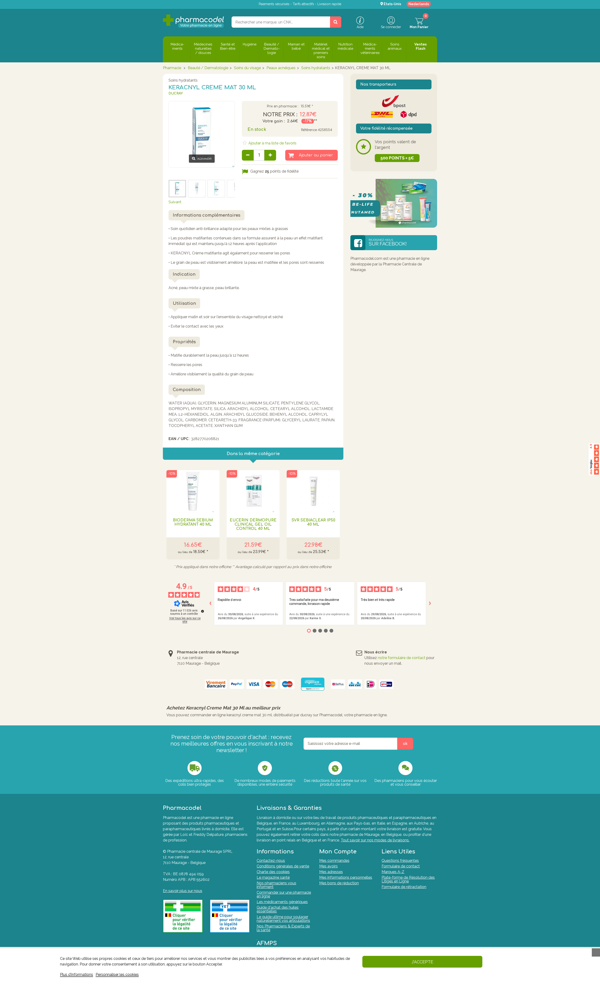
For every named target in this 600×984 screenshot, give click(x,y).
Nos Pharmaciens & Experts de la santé (283, 928)
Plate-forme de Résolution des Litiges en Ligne (408, 879)
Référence (309, 130)
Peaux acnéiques (281, 68)
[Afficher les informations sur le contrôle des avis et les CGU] (202, 611)
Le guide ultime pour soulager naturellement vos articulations (283, 919)
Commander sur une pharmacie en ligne (284, 894)
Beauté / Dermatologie (208, 68)
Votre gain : (273, 121)
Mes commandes (334, 860)
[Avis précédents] (210, 603)
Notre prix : (280, 114)
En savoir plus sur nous (182, 891)
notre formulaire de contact (401, 658)
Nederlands (419, 4)
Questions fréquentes (400, 860)
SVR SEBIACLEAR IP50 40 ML (313, 522)
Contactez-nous (271, 860)
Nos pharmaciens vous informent (276, 885)
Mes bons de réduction (339, 883)
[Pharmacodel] (193, 21)
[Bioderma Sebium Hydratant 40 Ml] (193, 491)
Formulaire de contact (401, 866)
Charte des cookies (273, 872)
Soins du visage (247, 68)
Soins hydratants (315, 68)
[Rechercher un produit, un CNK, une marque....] (335, 22)
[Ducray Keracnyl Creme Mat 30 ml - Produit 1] (196, 188)
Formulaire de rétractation (404, 887)
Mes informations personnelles (345, 877)
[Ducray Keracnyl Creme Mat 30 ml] (177, 188)
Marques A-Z (393, 872)
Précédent (177, 173)
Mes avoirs (328, 866)
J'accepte (422, 961)
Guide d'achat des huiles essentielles (278, 909)
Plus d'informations (76, 974)
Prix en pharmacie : (282, 106)
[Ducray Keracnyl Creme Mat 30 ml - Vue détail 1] (216, 188)
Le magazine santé (273, 877)
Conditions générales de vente (283, 866)
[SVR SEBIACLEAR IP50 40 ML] (313, 491)
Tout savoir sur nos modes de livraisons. (375, 840)
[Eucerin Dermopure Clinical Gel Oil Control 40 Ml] (253, 491)
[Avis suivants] (430, 603)
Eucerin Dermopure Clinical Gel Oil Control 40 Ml (253, 524)
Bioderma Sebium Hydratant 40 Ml (193, 522)
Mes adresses (331, 872)
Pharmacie (172, 68)
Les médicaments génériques (282, 902)
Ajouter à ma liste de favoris (272, 143)
